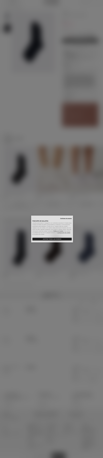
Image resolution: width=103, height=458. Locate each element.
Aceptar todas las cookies (52, 239)
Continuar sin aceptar (66, 218)
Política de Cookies (58, 231)
